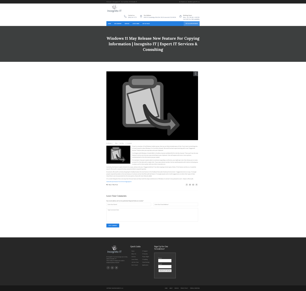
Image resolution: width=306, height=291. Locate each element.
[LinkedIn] (112, 267)
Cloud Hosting (145, 262)
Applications (145, 265)
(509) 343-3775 (132, 17)
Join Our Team (135, 262)
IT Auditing (145, 259)
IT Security (145, 254)
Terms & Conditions (195, 288)
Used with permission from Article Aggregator (119, 181)
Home (109, 23)
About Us (133, 254)
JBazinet (110, 143)
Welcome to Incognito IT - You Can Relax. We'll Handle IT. (121, 1)
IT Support (145, 251)
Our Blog (121, 143)
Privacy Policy (184, 288)
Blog (116, 143)
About (171, 288)
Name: (160, 258)
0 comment (129, 143)
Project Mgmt (145, 256)
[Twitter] (116, 267)
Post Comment (113, 225)
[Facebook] (108, 267)
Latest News (136, 23)
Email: (160, 264)
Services (127, 23)
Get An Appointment (191, 23)
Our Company (117, 23)
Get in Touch (146, 23)
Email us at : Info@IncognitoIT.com (190, 1)
